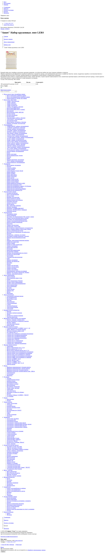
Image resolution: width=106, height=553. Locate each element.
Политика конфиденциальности (9, 536)
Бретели (9, 311)
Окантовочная (10, 301)
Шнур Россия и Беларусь (13, 473)
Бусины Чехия (10, 116)
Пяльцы (9, 157)
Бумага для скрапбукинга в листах (16, 491)
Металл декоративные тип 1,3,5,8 (16, 347)
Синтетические (11, 372)
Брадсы (9, 494)
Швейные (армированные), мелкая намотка (18, 368)
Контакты (6, 13)
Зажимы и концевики (12, 452)
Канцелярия (10, 255)
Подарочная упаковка (12, 251)
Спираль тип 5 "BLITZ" (13, 339)
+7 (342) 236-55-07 (10, 542)
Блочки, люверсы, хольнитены (15, 450)
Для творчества (8, 212)
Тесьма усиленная (11, 414)
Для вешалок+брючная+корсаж (15, 296)
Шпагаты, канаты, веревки (14, 475)
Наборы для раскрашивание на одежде (17, 253)
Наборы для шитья (12, 207)
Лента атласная (11, 276)
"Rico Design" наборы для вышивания (17, 133)
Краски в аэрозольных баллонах (15, 503)
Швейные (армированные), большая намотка (19, 367)
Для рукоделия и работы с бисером (16, 118)
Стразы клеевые (11, 432)
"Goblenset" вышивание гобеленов (16, 127)
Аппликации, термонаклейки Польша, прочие (19, 424)
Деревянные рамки (12, 214)
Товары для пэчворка (12, 269)
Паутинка (9, 409)
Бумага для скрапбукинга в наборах (16, 488)
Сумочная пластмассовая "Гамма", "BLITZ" (18, 467)
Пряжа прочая (10, 177)
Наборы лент (7, 44)
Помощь (6, 4)
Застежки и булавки (12, 453)
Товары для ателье (12, 202)
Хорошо (3, 551)
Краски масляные (11, 498)
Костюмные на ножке (12, 384)
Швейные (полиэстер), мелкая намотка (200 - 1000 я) (21, 371)
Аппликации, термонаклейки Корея (16, 422)
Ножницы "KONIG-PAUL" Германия (17, 209)
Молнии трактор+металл (10, 345)
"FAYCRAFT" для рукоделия (14, 119)
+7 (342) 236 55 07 (8, 23)
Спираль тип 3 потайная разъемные (16, 336)
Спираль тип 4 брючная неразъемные (17, 338)
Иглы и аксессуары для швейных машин (14, 94)
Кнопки (9, 455)
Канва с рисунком (11, 154)
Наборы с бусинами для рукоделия (16, 123)
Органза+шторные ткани (13, 407)
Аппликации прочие (12, 421)
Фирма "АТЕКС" (5, 28)
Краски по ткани (11, 507)
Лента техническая (9, 294)
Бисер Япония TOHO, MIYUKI (15, 112)
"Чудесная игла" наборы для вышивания (17, 150)
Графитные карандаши (13, 241)
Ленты (8, 314)
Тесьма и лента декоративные (15, 282)
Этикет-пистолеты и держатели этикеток (18, 321)
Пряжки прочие (11, 461)
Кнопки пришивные (12, 456)
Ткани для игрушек (12, 403)
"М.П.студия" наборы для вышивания (17, 141)
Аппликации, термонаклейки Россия (16, 425)
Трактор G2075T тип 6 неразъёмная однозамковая (20, 351)
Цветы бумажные (11, 215)
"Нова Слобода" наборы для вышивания (17, 143)
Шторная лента (11, 485)
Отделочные (10, 374)
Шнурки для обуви (12, 474)
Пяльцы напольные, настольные (15, 159)
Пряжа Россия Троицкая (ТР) (14, 190)
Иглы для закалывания (13, 194)
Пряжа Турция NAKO (13, 182)
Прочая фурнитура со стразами (15, 431)
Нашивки (9, 428)
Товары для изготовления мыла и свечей (17, 218)
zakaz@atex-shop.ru (9, 24)
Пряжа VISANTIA (12, 176)
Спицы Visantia (11, 169)
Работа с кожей (11, 243)
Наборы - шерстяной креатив (14, 273)
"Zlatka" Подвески (12, 104)
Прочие (9, 393)
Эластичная (10, 308)
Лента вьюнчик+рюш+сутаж (14, 278)
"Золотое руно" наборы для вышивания (17, 136)
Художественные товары (10, 496)
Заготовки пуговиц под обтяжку (15, 392)
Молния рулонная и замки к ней (15, 331)
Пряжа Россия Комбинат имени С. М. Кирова (19, 186)
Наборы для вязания (12, 260)
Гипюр (8, 279)
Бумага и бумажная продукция (15, 230)
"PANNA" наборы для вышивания (16, 131)
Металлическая (11, 457)
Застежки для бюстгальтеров (14, 312)
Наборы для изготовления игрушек (16, 237)
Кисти (8, 478)
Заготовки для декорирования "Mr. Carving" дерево (20, 216)
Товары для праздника (13, 225)
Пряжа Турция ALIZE (12, 179)
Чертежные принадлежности (14, 505)
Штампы (9, 492)
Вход (5, 2)
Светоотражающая (12, 303)
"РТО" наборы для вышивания (15, 161)
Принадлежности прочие (13, 198)
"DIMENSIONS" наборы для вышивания (18, 126)
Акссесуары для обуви (13, 418)
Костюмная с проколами (13, 386)
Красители (9, 223)
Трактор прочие (11, 364)
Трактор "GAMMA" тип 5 (14, 361)
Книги (8, 513)
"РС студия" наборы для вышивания (16, 148)
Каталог (6, 11)
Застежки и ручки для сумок (14, 446)
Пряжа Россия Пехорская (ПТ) (15, 187)
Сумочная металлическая (13, 464)
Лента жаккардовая (12, 285)
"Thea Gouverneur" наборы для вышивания (18, 147)
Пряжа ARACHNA (12, 175)
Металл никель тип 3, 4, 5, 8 (14, 349)
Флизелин (9, 416)
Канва (8, 152)
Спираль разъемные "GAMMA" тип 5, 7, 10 (18, 328)
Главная (6, 36)
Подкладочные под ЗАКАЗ (14, 410)
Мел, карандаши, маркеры (14, 205)
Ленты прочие (10, 289)
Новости (6, 8)
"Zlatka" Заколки (11, 102)
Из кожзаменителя (12, 297)
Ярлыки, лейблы (11, 322)
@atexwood (18, 544)
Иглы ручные (10, 196)
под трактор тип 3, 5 (12, 332)
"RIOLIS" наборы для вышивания (16, 145)
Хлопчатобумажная (12, 306)
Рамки (8, 158)
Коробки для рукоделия (13, 197)
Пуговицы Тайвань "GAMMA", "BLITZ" (18, 395)
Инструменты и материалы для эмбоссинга (18, 232)
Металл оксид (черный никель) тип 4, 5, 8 (18, 350)
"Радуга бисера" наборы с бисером (16, 144)
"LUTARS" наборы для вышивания (16, 130)
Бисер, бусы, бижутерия (10, 99)
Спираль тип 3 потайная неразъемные (17, 335)
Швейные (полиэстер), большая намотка (17, 370)
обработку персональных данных (36, 550)
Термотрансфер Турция (13, 438)
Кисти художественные (13, 506)
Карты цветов (10, 325)
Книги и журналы (8, 512)
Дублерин (9, 404)
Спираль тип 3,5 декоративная (15, 340)
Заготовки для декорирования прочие (17, 219)
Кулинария (10, 248)
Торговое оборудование (13, 324)
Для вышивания (8, 124)
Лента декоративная (9, 42)
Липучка (9, 300)
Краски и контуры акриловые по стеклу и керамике (20, 509)
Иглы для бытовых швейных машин (16, 95)
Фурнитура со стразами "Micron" (15, 442)
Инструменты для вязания (14, 165)
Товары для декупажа (12, 265)
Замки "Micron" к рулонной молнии (16, 329)
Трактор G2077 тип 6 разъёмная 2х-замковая (18, 354)
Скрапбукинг (7, 487)
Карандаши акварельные (13, 250)
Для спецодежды (11, 390)
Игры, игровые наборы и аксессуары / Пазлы (19, 229)
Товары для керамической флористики (17, 221)
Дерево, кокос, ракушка (13, 388)
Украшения (7, 417)
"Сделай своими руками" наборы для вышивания (20, 137)
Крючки (9, 166)
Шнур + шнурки (8, 470)
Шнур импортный (12, 471)
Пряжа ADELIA (11, 172)
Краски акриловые (12, 499)
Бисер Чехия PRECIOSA (13, 108)
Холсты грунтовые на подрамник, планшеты (19, 500)
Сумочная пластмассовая (13, 466)
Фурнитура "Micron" (12, 441)
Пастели (9, 233)
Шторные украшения (12, 482)
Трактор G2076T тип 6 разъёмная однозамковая (19, 353)
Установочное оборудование (14, 468)
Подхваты (9, 480)
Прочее (9, 264)
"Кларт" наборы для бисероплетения (16, 140)
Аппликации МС (11, 420)
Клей (8, 258)
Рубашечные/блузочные (13, 379)
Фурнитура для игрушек (13, 254)
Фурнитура (10, 484)
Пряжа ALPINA (11, 173)
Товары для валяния (12, 246)
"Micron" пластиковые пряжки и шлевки (17, 449)
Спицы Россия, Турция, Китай (15, 170)
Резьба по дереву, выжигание (14, 244)
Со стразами (10, 396)
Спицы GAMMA (11, 168)
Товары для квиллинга (13, 267)
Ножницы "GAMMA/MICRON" (15, 208)
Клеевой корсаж (11, 406)
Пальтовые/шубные (12, 382)
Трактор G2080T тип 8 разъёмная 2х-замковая (19, 357)
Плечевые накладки (12, 201)
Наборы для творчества (13, 261)
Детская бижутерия (12, 120)
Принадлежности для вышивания (16, 162)
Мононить (9, 375)
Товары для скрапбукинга (13, 489)
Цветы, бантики (11, 443)
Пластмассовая (11, 459)
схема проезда (18, 540)
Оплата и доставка (9, 10)
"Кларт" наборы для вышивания (15, 138)
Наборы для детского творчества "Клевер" (18, 272)
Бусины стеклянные (12, 115)
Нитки (5, 365)
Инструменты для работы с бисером (16, 122)
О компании (7, 7)
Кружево (9, 287)
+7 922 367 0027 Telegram (7, 544)
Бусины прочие (11, 113)
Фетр (8, 239)
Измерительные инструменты (15, 200)
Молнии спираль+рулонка (11, 326)
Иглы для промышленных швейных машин (18, 97)
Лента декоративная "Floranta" (15, 280)
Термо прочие (10, 436)
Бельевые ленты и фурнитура (11, 310)
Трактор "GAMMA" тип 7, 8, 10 (15, 363)
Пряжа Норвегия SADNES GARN (16, 183)
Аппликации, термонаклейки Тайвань (17, 427)
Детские (9, 378)
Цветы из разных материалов (14, 222)
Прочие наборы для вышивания (15, 151)
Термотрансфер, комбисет (13, 439)
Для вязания (7, 163)
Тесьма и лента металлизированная (16, 283)
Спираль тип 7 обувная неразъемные (16, 343)
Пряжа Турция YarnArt (13, 180)
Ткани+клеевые (8, 402)
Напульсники (10, 399)
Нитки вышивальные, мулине (15, 155)
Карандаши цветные (12, 247)
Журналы (9, 514)
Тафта (8, 413)
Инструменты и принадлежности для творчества (20, 228)
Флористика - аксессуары (13, 226)
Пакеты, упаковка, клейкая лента (15, 319)
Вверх (2, 547)
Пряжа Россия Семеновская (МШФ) (16, 189)
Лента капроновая (11, 286)
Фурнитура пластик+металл (11, 445)
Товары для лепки (11, 268)
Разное (5, 397)
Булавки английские (12, 193)
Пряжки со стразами (12, 463)
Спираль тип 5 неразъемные (14, 342)
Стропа (9, 304)
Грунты (9, 510)
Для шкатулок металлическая (14, 257)
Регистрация (7, 3)
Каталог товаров (8, 39)
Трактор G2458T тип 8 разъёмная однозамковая (19, 356)
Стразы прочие (11, 435)
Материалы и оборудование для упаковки (15, 318)
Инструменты (10, 204)
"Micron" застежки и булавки (14, 448)
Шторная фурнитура (9, 477)
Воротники (10, 293)
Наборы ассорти (11, 381)
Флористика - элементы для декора (16, 234)
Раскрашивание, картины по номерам (17, 271)
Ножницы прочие (11, 211)
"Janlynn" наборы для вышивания (16, 129)
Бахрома (9, 481)
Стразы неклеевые (12, 434)
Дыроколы (9, 495)
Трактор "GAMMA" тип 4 (14, 358)
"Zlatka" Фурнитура (12, 105)
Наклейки (9, 262)
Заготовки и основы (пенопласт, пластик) (18, 236)
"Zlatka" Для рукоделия (13, 101)
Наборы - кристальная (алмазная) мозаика (18, 240)
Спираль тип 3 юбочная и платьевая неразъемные (20, 333)
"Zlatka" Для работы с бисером (15, 106)
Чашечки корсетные (12, 317)
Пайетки (9, 429)
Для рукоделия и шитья (10, 191)
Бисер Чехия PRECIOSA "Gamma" (16, 109)
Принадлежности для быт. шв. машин (17, 98)
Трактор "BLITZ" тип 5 (13, 360)
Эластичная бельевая (12, 307)
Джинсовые (10, 346)
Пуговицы (6, 377)
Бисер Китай (10, 111)
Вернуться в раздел (6, 90)
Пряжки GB (10, 460)
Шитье (8, 292)
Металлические (11, 385)
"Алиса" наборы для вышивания (15, 134)
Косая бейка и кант (12, 299)
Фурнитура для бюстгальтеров (15, 315)
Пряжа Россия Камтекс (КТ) (14, 184)
